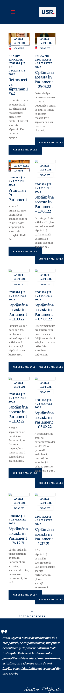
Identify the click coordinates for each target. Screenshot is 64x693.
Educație (16, 59)
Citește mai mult (25, 149)
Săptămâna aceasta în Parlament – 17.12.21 (44, 536)
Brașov (14, 56)
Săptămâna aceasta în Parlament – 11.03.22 (18, 312)
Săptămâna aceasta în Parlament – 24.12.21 (18, 536)
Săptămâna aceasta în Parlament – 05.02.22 (44, 420)
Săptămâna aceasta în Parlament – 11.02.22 (18, 414)
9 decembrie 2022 (17, 70)
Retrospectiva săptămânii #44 (19, 86)
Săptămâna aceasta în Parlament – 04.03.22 (44, 312)
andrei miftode (20, 41)
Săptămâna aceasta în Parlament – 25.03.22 (44, 79)
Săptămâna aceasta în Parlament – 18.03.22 (44, 204)
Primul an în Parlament (18, 195)
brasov (45, 48)
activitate (21, 165)
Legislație (17, 63)
